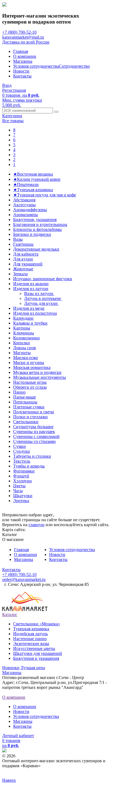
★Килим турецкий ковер (36, 179)
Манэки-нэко (25, 357)
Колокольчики (26, 338)
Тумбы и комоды (29, 466)
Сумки (19, 446)
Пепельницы (25, 402)
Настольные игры (30, 382)
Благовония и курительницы (40, 224)
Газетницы (23, 244)
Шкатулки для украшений (37, 653)
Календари (23, 318)
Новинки (10, 667)
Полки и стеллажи (30, 416)
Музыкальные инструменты (39, 377)
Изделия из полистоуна (35, 313)
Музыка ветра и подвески (37, 372)
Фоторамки (24, 471)
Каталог (9, 614)
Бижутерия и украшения (36, 658)
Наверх (9, 780)
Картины (21, 328)
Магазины (22, 61)
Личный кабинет (18, 735)
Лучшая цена (33, 667)
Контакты (22, 76)
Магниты (22, 352)
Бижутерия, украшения (35, 219)
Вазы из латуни (39, 293)
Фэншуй (21, 476)
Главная (20, 51)
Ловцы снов (24, 347)
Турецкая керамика (31, 628)
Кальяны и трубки (30, 323)
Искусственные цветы (34, 648)
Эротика (21, 500)
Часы (18, 490)
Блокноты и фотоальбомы (37, 229)
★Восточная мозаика (33, 174)
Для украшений (28, 264)
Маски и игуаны (28, 362)
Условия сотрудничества (36, 66)
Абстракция (24, 199)
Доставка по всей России (25, 42)
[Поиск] (56, 112)
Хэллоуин (22, 481)
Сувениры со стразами (34, 441)
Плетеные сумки (28, 407)
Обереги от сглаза (30, 387)
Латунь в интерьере (43, 298)
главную (36, 524)
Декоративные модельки (36, 249)
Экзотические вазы (31, 643)
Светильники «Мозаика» (36, 623)
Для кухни (23, 259)
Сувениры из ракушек (34, 431)
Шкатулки (22, 495)
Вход (7, 85)
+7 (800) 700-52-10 (19, 32)
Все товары (13, 120)
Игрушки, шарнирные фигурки (42, 278)
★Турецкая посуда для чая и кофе (44, 195)
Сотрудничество (74, 66)
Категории (12, 115)
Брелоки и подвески (32, 234)
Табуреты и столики (32, 456)
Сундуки (21, 451)
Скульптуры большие (33, 426)
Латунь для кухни (41, 303)
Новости (21, 71)
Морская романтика (31, 367)
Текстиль (21, 461)
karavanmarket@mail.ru (23, 37)
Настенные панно (30, 638)
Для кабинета (25, 254)
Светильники (25, 421)
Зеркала (20, 273)
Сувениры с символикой (36, 436)
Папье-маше (24, 397)
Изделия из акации (31, 283)
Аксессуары (24, 204)
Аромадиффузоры (30, 209)
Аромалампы (25, 214)
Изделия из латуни (30, 288)
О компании (24, 56)
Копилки (21, 342)
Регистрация (14, 90)
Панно (19, 392)
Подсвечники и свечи (33, 411)
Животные (23, 269)
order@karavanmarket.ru (24, 579)
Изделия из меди (28, 308)
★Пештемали (26, 184)
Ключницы (23, 333)
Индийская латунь (30, 633)
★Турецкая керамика (33, 189)
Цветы (19, 485)
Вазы (18, 239)
